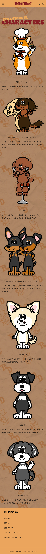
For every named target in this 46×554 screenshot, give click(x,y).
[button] (2, 3)
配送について (9, 528)
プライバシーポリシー (12, 532)
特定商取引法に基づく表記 (13, 537)
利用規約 (7, 518)
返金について (9, 523)
